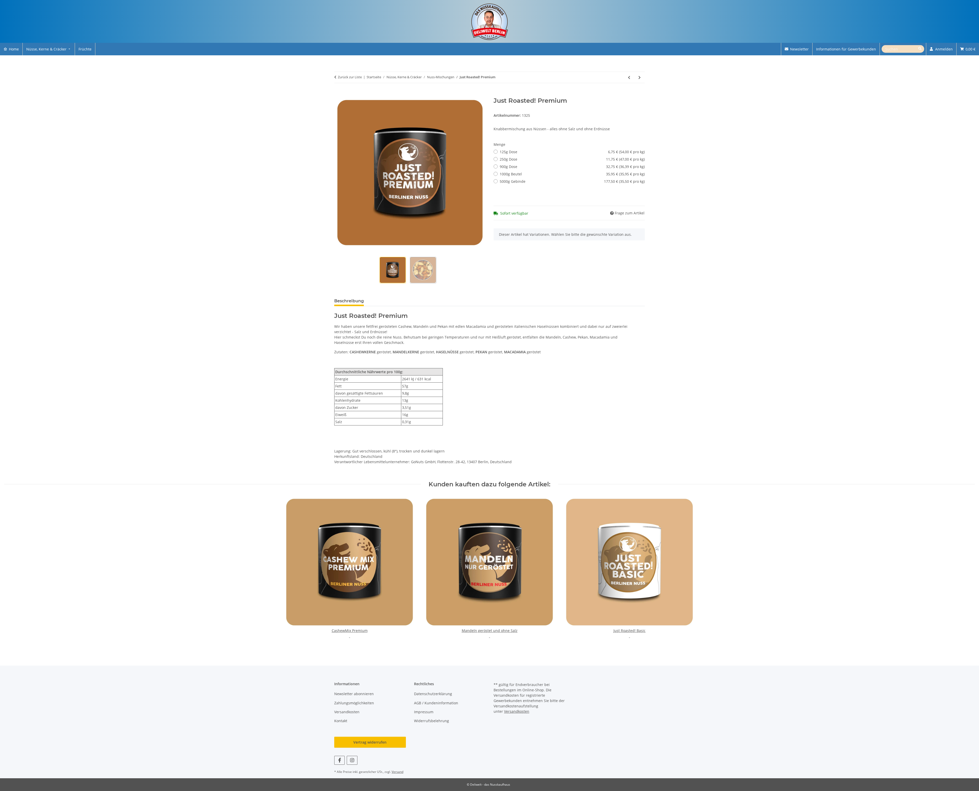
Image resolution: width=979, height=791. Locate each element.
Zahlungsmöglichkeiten (354, 703)
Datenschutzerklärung (433, 693)
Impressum (423, 711)
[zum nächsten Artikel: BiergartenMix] (639, 77)
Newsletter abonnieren (354, 693)
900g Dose (572, 166)
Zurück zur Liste (350, 77)
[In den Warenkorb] (338, 94)
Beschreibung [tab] (349, 301)
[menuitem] (11, 49)
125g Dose (572, 151)
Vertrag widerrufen (370, 742)
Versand (397, 772)
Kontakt (340, 720)
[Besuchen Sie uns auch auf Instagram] (352, 760)
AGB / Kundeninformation (436, 703)
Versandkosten (346, 711)
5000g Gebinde (572, 181)
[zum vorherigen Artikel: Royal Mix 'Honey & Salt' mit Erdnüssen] (629, 77)
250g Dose (572, 159)
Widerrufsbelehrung (431, 720)
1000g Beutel (572, 174)
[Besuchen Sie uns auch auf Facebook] (339, 760)
